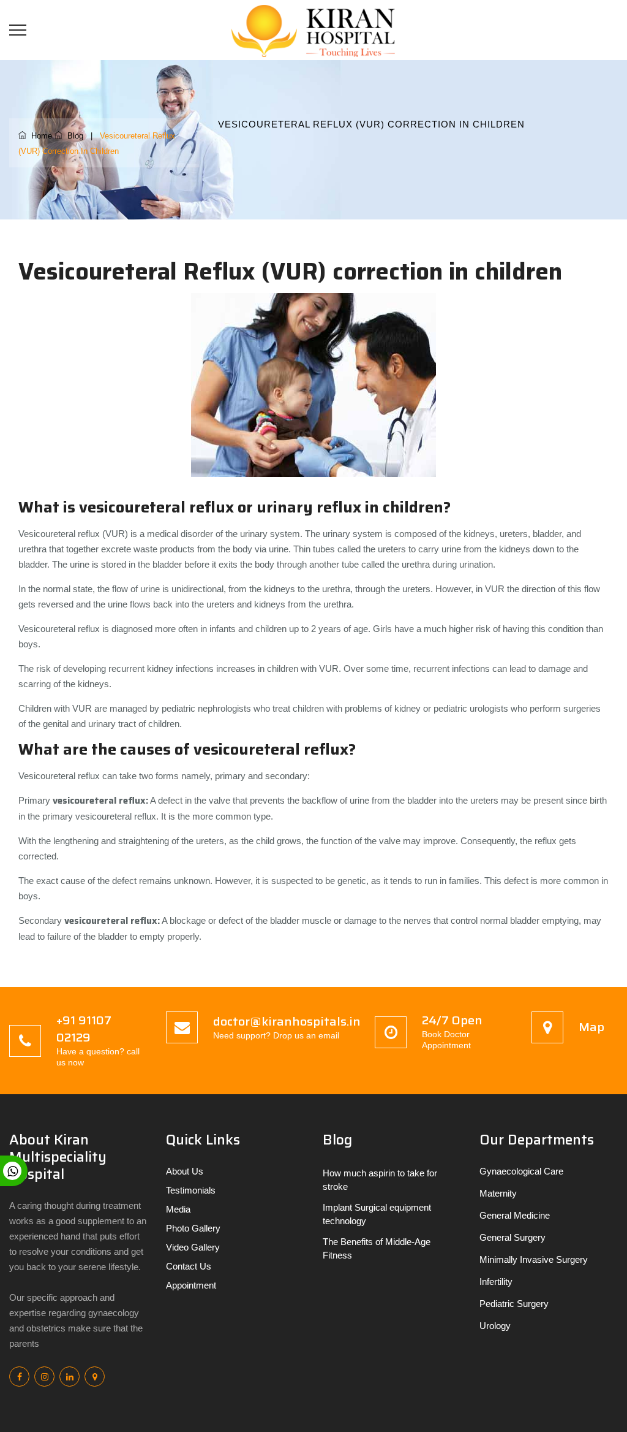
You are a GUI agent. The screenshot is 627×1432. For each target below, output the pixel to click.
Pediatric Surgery (514, 1303)
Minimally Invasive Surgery (533, 1259)
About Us (184, 1171)
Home (39, 135)
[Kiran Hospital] (318, 30)
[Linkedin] (69, 1376)
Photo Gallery (193, 1228)
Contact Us (188, 1266)
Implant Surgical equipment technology (377, 1214)
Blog (72, 135)
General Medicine (514, 1215)
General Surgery (512, 1237)
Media (178, 1209)
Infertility (495, 1281)
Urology (495, 1325)
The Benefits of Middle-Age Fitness (376, 1248)
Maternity (498, 1193)
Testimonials (191, 1190)
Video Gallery (193, 1247)
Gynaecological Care (521, 1171)
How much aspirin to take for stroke (380, 1180)
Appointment (191, 1285)
